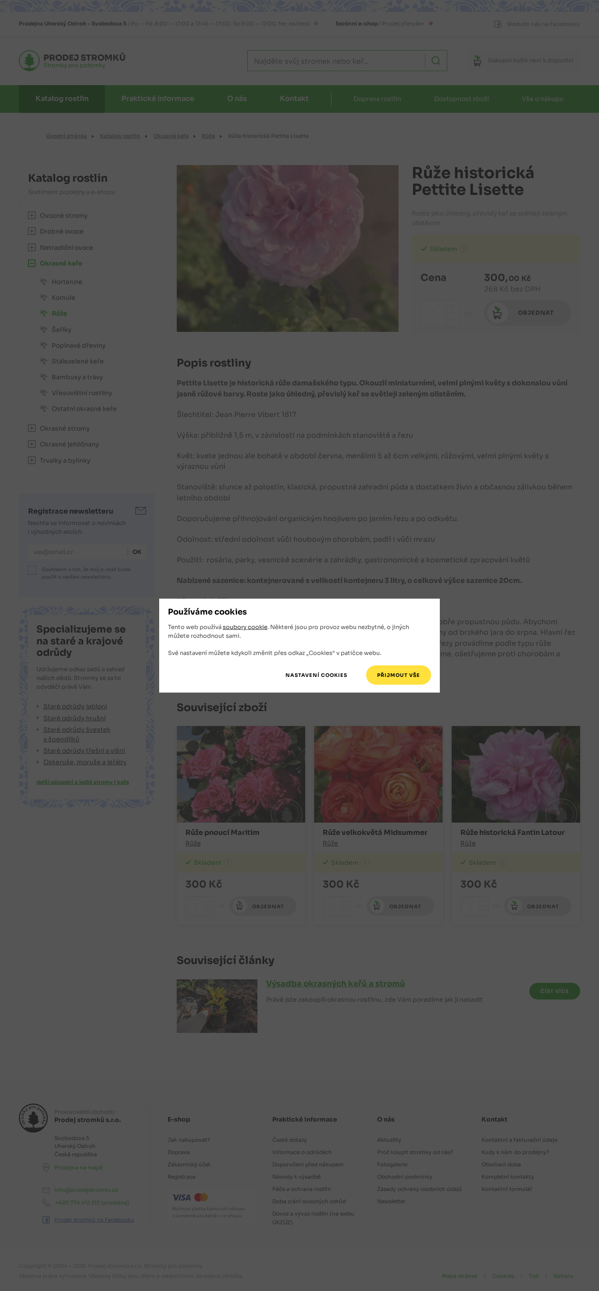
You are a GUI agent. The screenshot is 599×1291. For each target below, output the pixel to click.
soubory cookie (245, 627)
